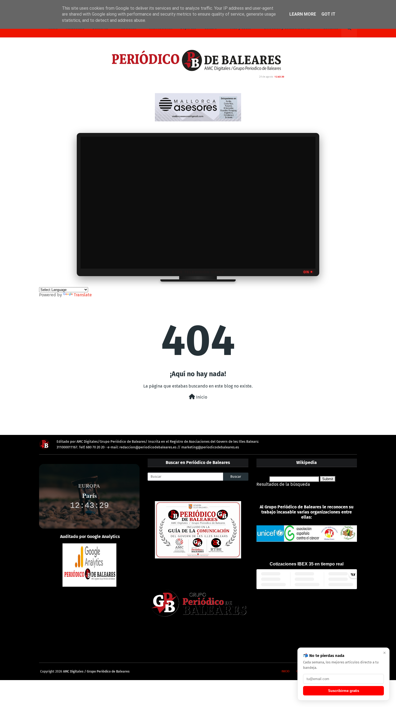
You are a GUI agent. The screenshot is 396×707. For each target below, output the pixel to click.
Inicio (201, 397)
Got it (328, 14)
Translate (83, 294)
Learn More (302, 14)
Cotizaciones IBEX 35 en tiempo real (306, 564)
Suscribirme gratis (343, 691)
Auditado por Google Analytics (90, 536)
